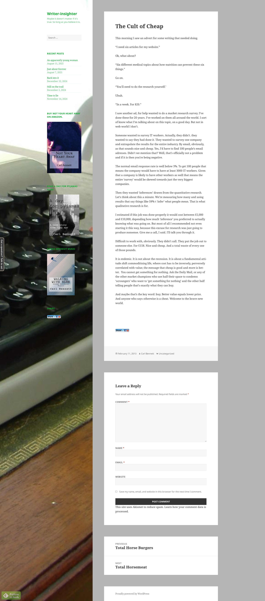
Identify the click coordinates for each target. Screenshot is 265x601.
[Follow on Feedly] (11, 595)
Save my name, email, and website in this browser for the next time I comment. (160, 491)
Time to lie (52, 95)
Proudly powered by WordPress (132, 593)
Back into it (53, 77)
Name (119, 448)
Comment (122, 401)
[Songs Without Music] (61, 274)
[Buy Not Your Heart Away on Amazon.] (64, 147)
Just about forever (56, 69)
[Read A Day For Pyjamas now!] (64, 215)
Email (120, 462)
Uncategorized (166, 353)
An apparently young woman (62, 60)
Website (120, 476)
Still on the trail (55, 86)
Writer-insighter (62, 13)
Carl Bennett (147, 353)
